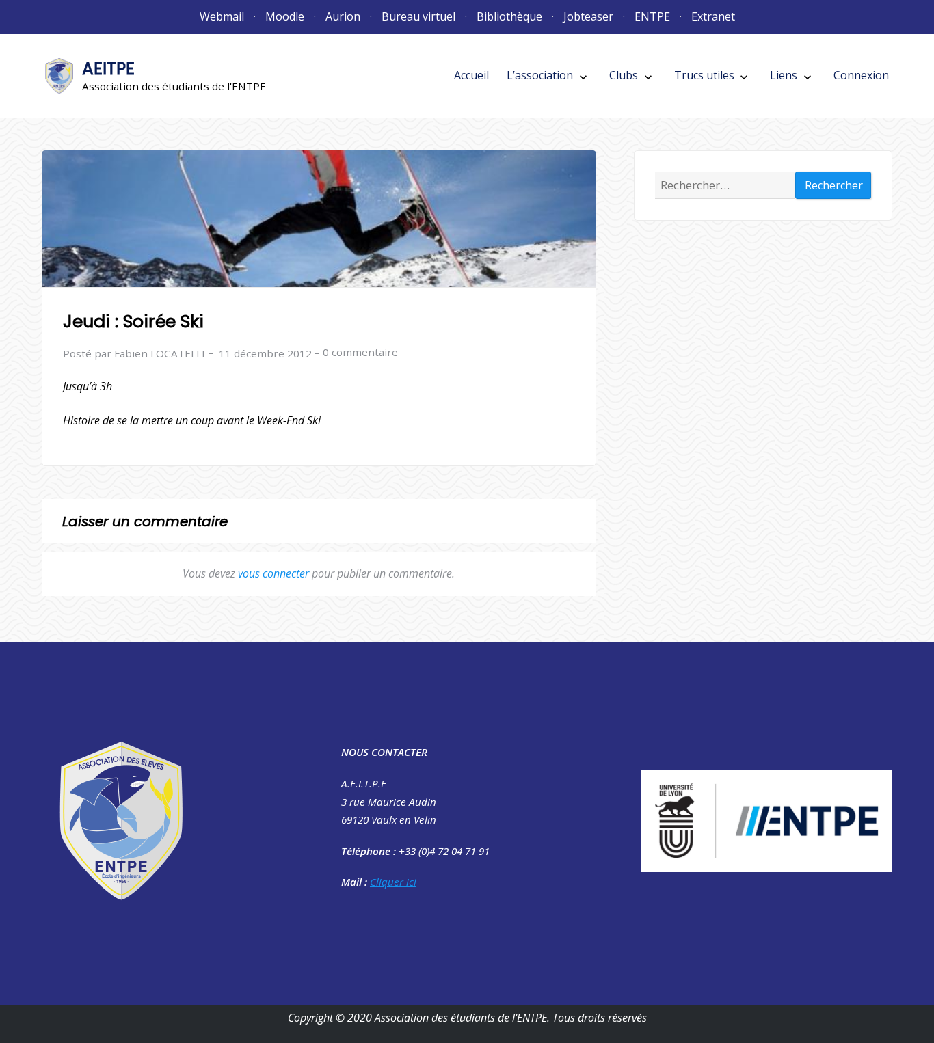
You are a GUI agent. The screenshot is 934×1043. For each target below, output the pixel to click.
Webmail (222, 16)
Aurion (342, 16)
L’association (540, 75)
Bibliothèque (509, 16)
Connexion (861, 75)
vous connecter (273, 573)
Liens (783, 75)
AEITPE (108, 69)
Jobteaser (588, 16)
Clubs (623, 75)
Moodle (284, 16)
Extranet (713, 16)
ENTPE (652, 16)
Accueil (471, 75)
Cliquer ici (393, 882)
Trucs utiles (704, 75)
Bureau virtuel (418, 16)
